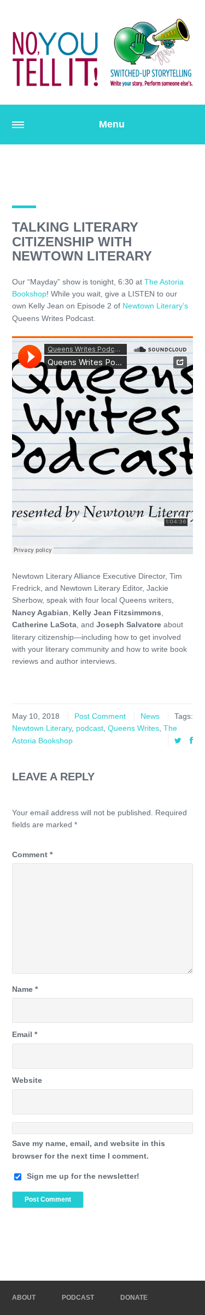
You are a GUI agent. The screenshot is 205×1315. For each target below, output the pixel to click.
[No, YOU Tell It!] (102, 52)
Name (25, 989)
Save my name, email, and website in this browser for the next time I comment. (88, 1149)
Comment (32, 854)
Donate (134, 1297)
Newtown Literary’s (155, 305)
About (24, 1297)
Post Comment (100, 716)
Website (27, 1080)
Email (24, 1034)
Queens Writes (133, 728)
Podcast (78, 1297)
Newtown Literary (42, 728)
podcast (89, 728)
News (150, 716)
